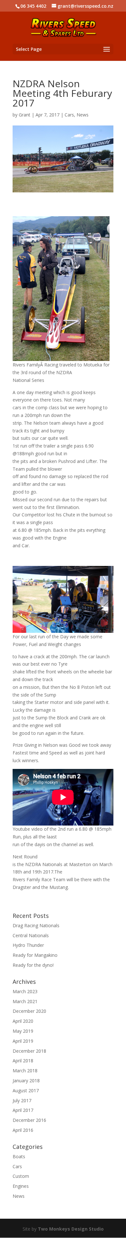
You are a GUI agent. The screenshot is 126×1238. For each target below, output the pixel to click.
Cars (69, 115)
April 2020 (23, 1021)
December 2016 (29, 1120)
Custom (21, 1176)
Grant (24, 115)
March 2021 (25, 1001)
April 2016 (23, 1130)
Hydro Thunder (28, 945)
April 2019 (23, 1041)
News (83, 115)
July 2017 (22, 1100)
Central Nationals (31, 935)
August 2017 (26, 1090)
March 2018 (25, 1070)
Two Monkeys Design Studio (71, 1229)
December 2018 (29, 1051)
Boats (19, 1156)
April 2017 (23, 1110)
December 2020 (29, 1011)
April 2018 (23, 1061)
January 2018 (26, 1080)
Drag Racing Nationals (36, 925)
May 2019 (23, 1031)
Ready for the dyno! (33, 965)
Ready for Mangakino (35, 955)
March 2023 (25, 991)
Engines (21, 1186)
